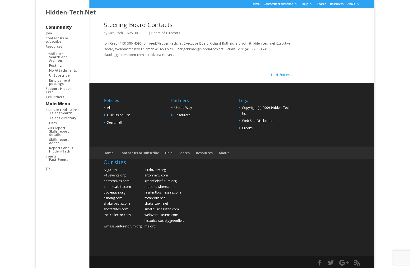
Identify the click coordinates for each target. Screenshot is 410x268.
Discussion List (118, 115)
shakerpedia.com (117, 203)
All (109, 107)
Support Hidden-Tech (59, 90)
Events (51, 156)
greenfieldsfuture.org (160, 181)
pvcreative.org (114, 192)
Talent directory (62, 118)
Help (305, 4)
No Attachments (63, 70)
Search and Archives (58, 59)
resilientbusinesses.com (162, 192)
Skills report (55, 128)
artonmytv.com (156, 175)
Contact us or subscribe (278, 4)
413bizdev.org (155, 169)
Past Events (58, 159)
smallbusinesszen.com (161, 209)
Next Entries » (281, 74)
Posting (55, 65)
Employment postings (59, 82)
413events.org (115, 175)
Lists (53, 123)
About (351, 4)
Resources (336, 4)
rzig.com (110, 169)
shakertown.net (156, 203)
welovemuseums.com (161, 215)
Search (321, 4)
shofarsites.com (116, 209)
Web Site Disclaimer (257, 120)
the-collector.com (117, 215)
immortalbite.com (117, 186)
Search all (114, 122)
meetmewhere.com (159, 186)
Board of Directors (165, 33)
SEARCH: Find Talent (62, 109)
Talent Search (60, 113)
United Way (183, 107)
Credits (247, 128)
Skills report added (59, 141)
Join (49, 33)
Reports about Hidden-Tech (61, 149)
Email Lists (54, 53)
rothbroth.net (154, 198)
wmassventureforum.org (123, 226)
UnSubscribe (59, 75)
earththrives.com (117, 181)
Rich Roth (115, 33)
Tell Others (55, 97)
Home (256, 4)
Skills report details (59, 133)
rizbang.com (113, 198)
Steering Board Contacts (138, 24)
